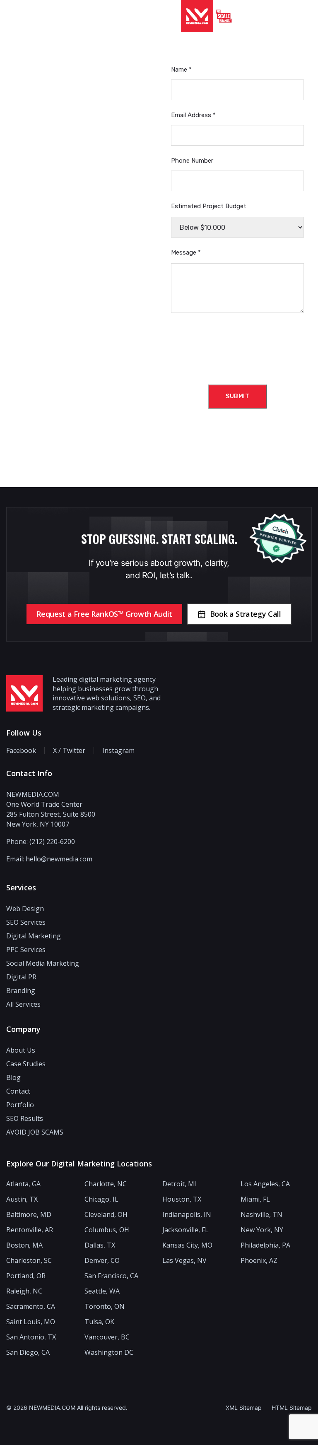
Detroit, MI (179, 1184)
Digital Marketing (33, 935)
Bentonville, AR (29, 1230)
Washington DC (108, 1352)
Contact (18, 1091)
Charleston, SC (29, 1260)
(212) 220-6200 (52, 841)
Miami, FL (255, 1199)
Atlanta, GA (23, 1184)
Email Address (193, 115)
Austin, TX (22, 1199)
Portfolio (20, 1104)
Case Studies (26, 1063)
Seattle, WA (102, 1291)
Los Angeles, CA (265, 1184)
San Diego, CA (28, 1352)
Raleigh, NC (24, 1291)
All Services (23, 1004)
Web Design (25, 908)
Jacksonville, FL (185, 1230)
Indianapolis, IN (186, 1214)
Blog (13, 1077)
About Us (20, 1050)
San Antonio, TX (31, 1337)
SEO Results (24, 1118)
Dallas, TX (99, 1245)
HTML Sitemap (292, 1407)
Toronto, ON (104, 1306)
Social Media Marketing (42, 963)
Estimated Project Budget (208, 206)
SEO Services (26, 922)
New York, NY (262, 1230)
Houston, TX (181, 1199)
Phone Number (192, 160)
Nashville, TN (261, 1214)
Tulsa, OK (99, 1322)
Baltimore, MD (28, 1214)
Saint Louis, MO (30, 1322)
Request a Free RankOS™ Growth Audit (104, 614)
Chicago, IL (101, 1199)
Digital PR (21, 976)
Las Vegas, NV (184, 1260)
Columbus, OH (106, 1230)
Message (186, 252)
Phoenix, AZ (259, 1260)
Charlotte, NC (105, 1184)
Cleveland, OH (106, 1214)
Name (181, 69)
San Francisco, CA (111, 1276)
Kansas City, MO (187, 1245)
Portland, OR (26, 1276)
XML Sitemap (244, 1407)
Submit (237, 396)
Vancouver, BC (107, 1337)
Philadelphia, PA (265, 1245)
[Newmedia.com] (197, 16)
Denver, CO (102, 1260)
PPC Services (26, 949)
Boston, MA (24, 1245)
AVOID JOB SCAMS (34, 1132)
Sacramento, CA (30, 1306)
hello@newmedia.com (59, 858)
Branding (20, 990)
